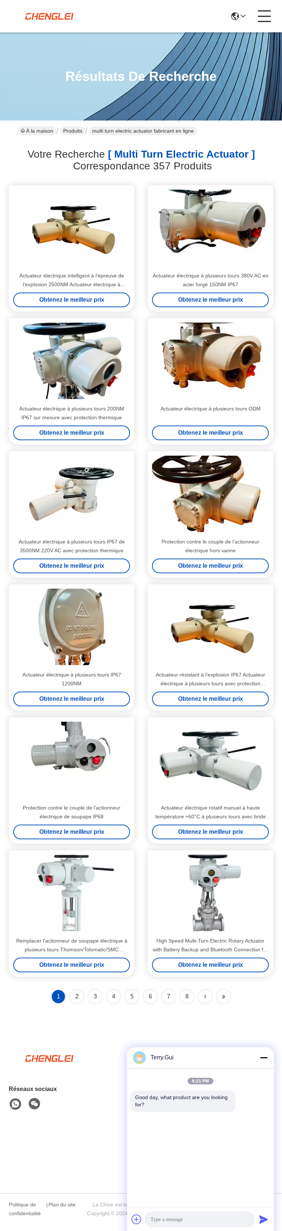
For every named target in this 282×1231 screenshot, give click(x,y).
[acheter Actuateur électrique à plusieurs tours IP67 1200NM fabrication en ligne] (71, 627)
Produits (72, 131)
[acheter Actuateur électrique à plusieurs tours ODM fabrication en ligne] (210, 361)
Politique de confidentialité (25, 1209)
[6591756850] (15, 1104)
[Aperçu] (49, 1067)
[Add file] (136, 1219)
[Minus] (263, 1057)
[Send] (264, 1219)
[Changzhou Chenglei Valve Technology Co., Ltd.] (49, 16)
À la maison (39, 131)
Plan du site (62, 1204)
